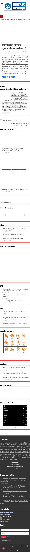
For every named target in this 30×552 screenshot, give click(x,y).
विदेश (8, 53)
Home (2, 19)
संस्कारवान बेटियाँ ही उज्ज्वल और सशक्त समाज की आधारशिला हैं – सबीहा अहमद (14, 368)
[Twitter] (14, 548)
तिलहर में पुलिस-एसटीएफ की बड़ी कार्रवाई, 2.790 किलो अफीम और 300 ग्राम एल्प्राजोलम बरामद (14, 502)
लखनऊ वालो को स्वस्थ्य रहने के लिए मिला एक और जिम (15, 323)
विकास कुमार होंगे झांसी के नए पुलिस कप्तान (14, 190)
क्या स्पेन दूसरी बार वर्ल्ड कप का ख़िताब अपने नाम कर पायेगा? (15, 312)
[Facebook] (12, 548)
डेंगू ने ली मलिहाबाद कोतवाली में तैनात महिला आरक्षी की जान (19, 123)
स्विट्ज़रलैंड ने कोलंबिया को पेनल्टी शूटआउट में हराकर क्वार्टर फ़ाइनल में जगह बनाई (15, 318)
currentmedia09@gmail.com (9, 51)
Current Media (5, 546)
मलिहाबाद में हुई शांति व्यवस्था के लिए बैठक (14, 170)
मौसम (16, 427)
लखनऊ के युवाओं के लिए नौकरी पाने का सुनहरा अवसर (15, 377)
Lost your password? (6, 540)
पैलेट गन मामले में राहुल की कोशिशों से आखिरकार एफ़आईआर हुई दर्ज (14, 229)
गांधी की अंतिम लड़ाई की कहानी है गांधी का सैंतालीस (14, 373)
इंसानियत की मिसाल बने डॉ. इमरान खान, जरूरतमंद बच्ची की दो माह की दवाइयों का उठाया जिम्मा (15, 290)
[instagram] (17, 548)
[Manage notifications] (3, 548)
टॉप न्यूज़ (7, 19)
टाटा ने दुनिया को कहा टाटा (10, 119)
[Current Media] (15, 6)
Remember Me (12, 537)
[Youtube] (15, 548)
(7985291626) (24, 546)
